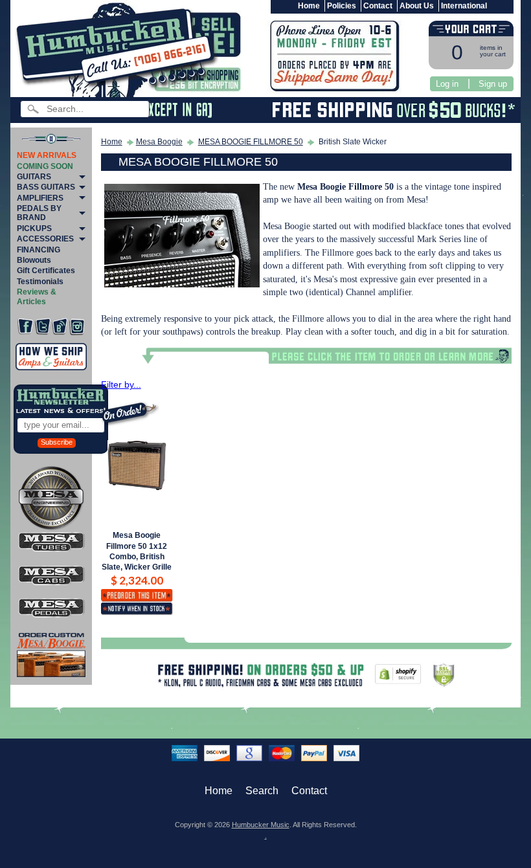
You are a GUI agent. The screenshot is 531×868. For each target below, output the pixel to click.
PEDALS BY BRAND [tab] (39, 213)
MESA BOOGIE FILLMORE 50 (250, 142)
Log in (447, 84)
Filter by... (121, 385)
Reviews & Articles (36, 296)
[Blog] (59, 326)
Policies (341, 5)
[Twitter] (43, 326)
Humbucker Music (260, 825)
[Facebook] (25, 326)
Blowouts (34, 260)
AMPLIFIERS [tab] (40, 198)
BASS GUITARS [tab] (46, 187)
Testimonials (40, 281)
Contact (377, 5)
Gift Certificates (46, 270)
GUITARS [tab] (34, 176)
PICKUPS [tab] (34, 228)
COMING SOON (45, 166)
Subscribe (57, 442)
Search (261, 790)
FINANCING (38, 249)
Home (309, 5)
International (464, 5)
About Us (417, 5)
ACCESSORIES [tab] (45, 238)
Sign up (493, 84)
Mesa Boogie (159, 142)
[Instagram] (77, 326)
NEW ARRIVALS (46, 155)
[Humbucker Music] (118, 50)
